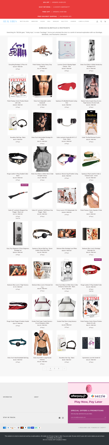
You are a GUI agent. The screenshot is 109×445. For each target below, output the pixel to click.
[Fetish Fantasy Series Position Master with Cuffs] (17, 86)
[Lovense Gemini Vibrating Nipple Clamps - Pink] (66, 49)
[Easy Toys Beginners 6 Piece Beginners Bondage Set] (17, 233)
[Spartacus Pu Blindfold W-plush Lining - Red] (66, 86)
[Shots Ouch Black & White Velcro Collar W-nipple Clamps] (42, 159)
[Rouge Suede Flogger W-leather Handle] (17, 306)
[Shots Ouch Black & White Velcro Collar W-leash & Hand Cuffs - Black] (66, 270)
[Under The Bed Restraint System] (91, 122)
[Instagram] (63, 418)
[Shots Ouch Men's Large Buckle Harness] (42, 343)
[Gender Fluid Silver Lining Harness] (66, 306)
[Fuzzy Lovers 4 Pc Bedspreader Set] (66, 195)
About (36, 397)
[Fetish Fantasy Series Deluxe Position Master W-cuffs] (91, 306)
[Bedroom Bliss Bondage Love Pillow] (66, 233)
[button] (24, 21)
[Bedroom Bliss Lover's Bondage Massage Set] (91, 233)
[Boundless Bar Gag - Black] (66, 343)
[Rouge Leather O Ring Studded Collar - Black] (17, 159)
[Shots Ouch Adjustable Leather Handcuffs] (42, 86)
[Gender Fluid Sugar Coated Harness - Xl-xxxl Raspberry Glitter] (42, 306)
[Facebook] (59, 418)
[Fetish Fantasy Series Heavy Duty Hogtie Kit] (42, 49)
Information (7, 397)
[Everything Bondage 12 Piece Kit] (17, 49)
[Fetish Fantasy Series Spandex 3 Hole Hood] (91, 195)
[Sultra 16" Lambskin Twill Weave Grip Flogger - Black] (42, 195)
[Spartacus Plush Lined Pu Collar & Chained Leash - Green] (91, 159)
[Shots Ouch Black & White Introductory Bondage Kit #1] (91, 49)
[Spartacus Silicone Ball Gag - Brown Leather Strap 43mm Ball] (42, 233)
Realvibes (83, 427)
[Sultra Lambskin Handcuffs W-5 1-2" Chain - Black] (66, 122)
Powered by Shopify (98, 427)
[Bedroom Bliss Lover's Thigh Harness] (17, 270)
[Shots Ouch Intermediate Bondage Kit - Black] (42, 122)
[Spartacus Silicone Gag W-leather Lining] (66, 159)
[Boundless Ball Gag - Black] (17, 122)
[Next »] (64, 368)
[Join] (103, 417)
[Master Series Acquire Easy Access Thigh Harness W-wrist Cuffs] (91, 86)
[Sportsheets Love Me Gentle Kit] (91, 343)
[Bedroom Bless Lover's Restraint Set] (42, 270)
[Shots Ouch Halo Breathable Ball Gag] (17, 343)
